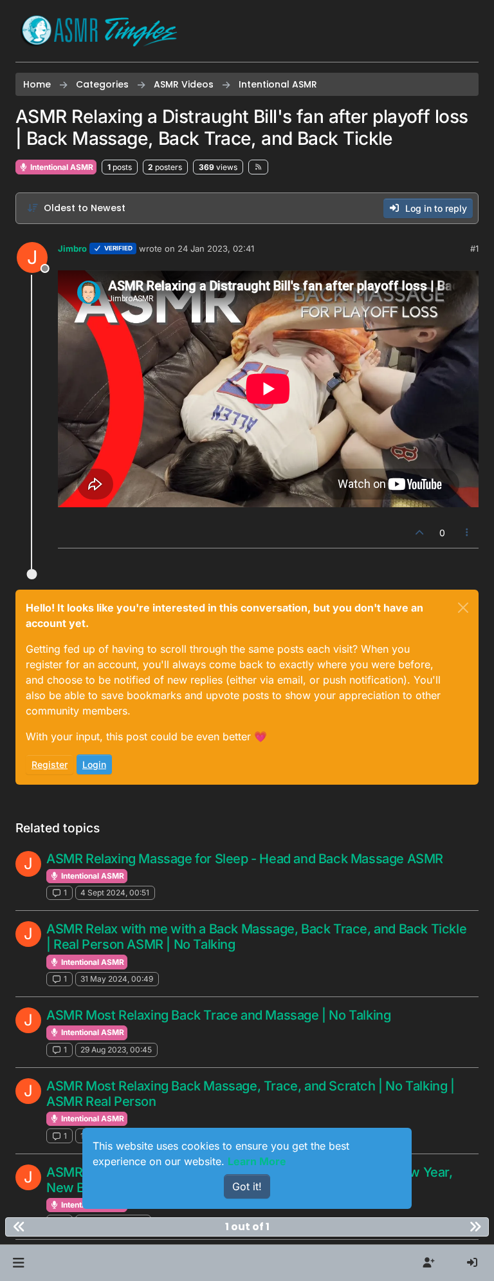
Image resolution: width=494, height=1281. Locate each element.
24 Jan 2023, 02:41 (216, 248)
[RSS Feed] (258, 167)
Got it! (247, 1186)
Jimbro (72, 248)
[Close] (463, 608)
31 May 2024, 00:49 (116, 979)
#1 (474, 248)
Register (50, 764)
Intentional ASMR (60, 167)
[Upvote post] (419, 533)
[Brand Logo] (99, 30)
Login (94, 764)
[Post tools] (467, 533)
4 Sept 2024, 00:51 (114, 892)
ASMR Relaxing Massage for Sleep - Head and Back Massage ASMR (244, 858)
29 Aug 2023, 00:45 (116, 1049)
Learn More (257, 1161)
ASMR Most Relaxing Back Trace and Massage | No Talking (218, 1015)
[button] (18, 1263)
